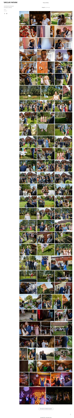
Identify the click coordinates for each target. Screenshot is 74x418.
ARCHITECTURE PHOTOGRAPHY (9, 6)
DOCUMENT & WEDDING (8, 7)
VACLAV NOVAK (10, 2)
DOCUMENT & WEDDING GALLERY (46, 408)
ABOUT (5, 9)
